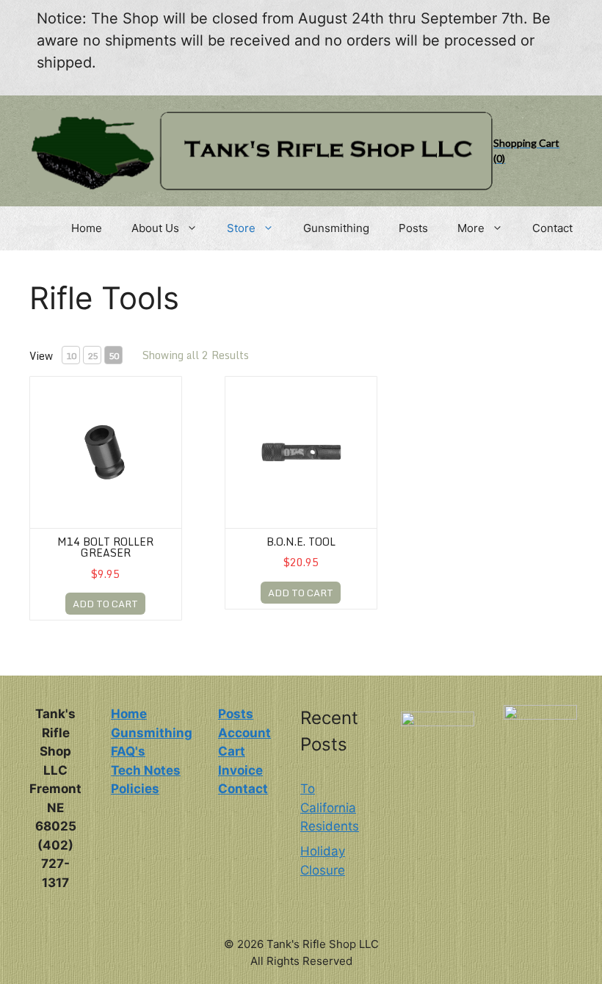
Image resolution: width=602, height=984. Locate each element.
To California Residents (329, 807)
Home (86, 228)
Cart (231, 751)
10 (71, 356)
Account (244, 733)
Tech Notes (146, 770)
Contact (552, 228)
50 (114, 356)
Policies (135, 788)
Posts (413, 228)
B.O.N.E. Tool (301, 541)
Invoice (240, 770)
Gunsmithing (336, 228)
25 (92, 356)
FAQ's (128, 751)
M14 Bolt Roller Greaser (105, 547)
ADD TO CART (105, 604)
